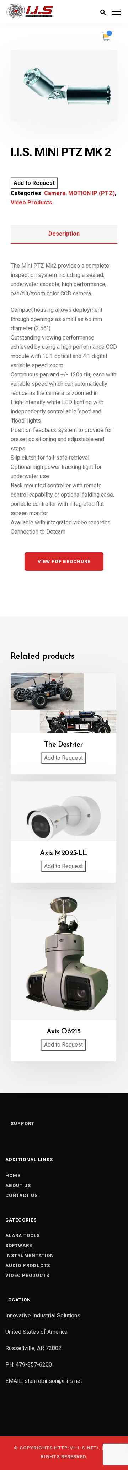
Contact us (21, 1195)
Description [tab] (64, 233)
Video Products (31, 202)
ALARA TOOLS (22, 1235)
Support (22, 1123)
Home (12, 1175)
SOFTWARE (18, 1245)
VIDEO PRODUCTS (27, 1275)
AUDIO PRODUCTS (27, 1265)
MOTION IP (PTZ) (91, 193)
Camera (54, 193)
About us (18, 1185)
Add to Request (34, 183)
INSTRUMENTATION (29, 1255)
